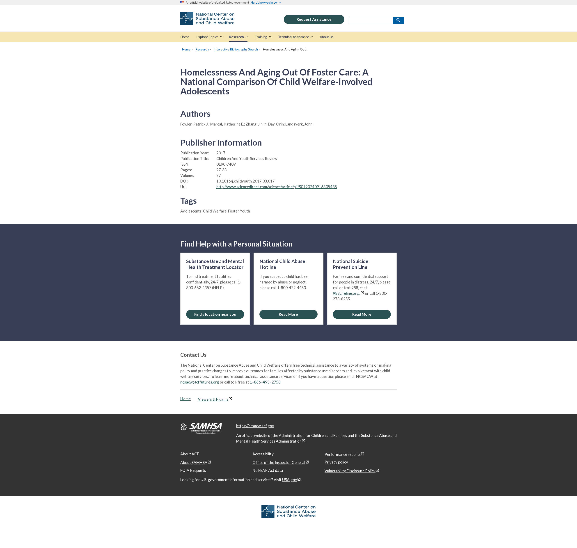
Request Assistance (314, 19)
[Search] (398, 20)
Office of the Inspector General (278, 462)
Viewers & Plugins (213, 399)
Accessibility (263, 454)
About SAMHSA (193, 462)
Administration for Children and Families (313, 435)
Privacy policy (336, 462)
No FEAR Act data (267, 470)
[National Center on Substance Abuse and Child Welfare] (207, 21)
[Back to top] (564, 535)
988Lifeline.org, (346, 293)
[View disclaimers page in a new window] (362, 293)
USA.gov (289, 479)
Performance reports (343, 454)
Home (185, 398)
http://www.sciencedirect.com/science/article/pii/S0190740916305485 (276, 186)
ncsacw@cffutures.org (199, 382)
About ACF (189, 454)
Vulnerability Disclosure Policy (350, 470)
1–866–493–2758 (265, 382)
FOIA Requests (193, 470)
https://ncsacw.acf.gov (255, 425)
